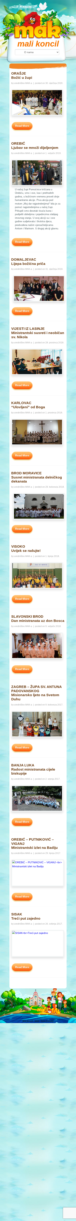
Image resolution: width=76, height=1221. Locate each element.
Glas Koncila (47, 1021)
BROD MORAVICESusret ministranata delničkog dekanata (36, 477)
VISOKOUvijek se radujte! (26, 549)
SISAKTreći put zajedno (25, 916)
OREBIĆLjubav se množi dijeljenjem (34, 146)
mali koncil (38, 43)
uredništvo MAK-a (23, 83)
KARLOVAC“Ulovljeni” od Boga (28, 405)
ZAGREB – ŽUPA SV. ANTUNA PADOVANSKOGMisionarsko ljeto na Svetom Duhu (36, 693)
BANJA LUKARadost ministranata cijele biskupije (33, 769)
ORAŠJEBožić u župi (21, 76)
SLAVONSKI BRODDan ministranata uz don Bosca (37, 619)
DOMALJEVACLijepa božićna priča (28, 262)
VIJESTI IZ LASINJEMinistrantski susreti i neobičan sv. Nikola (37, 333)
